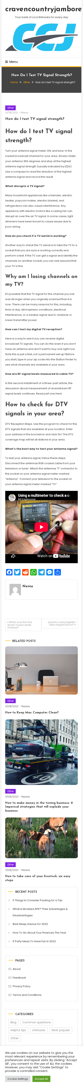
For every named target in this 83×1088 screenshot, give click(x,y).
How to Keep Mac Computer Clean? (32, 712)
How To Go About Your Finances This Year (39, 933)
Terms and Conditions (27, 995)
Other (10, 107)
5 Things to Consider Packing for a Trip (37, 900)
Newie (24, 112)
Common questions (37, 1022)
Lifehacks (38, 1030)
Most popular (61, 1030)
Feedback (19, 978)
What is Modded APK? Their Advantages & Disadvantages (40, 912)
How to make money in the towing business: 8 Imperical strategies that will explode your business (39, 807)
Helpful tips (18, 1030)
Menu (13, 62)
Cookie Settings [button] (17, 1079)
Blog (13, 1022)
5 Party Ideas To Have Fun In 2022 (34, 941)
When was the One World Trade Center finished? (19, 624)
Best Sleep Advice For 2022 (30, 924)
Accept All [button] (41, 1079)
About (17, 969)
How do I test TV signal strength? (34, 119)
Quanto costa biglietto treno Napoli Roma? (62, 623)
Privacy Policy (21, 986)
